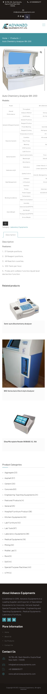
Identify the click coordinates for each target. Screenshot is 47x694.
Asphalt (8, 478)
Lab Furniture (11, 522)
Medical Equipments (13, 539)
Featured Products (13, 500)
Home (7, 632)
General (8, 506)
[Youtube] (14, 620)
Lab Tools (9, 528)
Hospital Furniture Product (16, 511)
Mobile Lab (9, 550)
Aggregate (9, 472)
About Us (8, 636)
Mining (7, 545)
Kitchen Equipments (13, 517)
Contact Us (9, 645)
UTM (7, 572)
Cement (8, 483)
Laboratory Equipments (19, 227)
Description (11, 234)
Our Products (9, 641)
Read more (23, 306)
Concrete (9, 489)
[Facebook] (4, 620)
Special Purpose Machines (16, 567)
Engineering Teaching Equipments (20, 495)
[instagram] (9, 620)
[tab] (10, 234)
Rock (7, 556)
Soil (6, 561)
